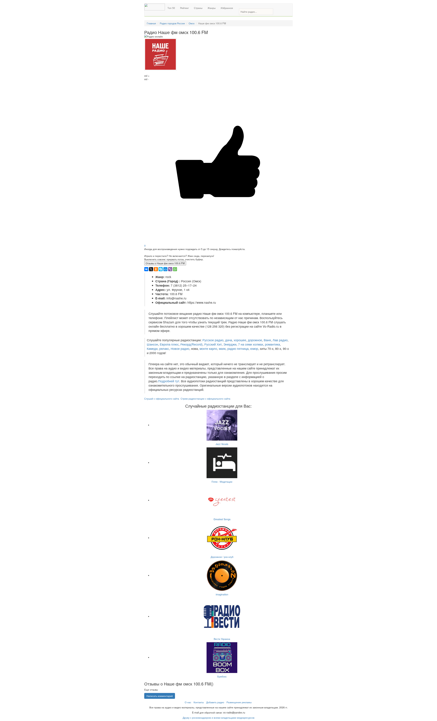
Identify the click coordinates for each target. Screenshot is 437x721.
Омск (191, 23)
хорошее (240, 340)
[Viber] (170, 269)
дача (228, 340)
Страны (198, 8)
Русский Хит (213, 344)
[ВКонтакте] (146, 269)
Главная (151, 23)
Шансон (152, 344)
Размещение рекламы (239, 702)
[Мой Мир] (165, 269)
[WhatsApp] (175, 269)
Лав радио (280, 340)
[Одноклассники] (156, 269)
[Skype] (161, 269)
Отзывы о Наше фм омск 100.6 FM (165, 263)
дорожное (255, 340)
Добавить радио (215, 702)
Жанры (212, 8)
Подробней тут (168, 381)
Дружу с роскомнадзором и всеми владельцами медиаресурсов (218, 717)
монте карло (208, 348)
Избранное (227, 8)
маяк (222, 348)
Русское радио (212, 340)
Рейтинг (184, 8)
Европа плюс (169, 344)
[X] (151, 269)
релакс (164, 348)
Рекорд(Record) (191, 344)
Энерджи (229, 344)
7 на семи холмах (250, 344)
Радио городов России (172, 23)
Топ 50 (171, 8)
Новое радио (180, 348)
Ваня (267, 340)
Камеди (152, 348)
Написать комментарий (159, 696)
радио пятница (238, 348)
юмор (254, 348)
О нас (188, 702)
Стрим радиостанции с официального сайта (205, 398)
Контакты (199, 702)
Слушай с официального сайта (161, 398)
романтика (272, 344)
